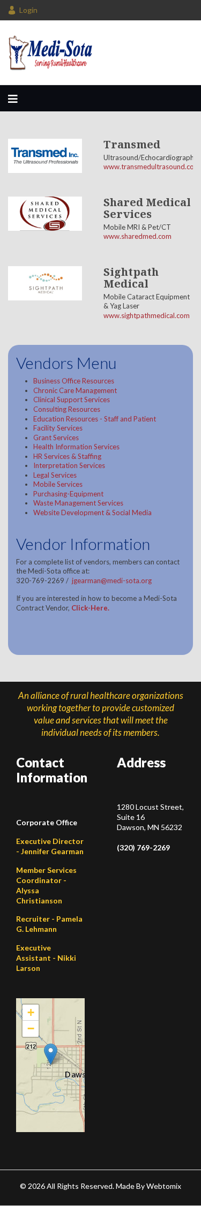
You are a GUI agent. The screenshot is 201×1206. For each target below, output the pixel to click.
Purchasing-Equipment (68, 493)
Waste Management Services (78, 503)
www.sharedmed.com (137, 236)
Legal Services (55, 475)
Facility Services (58, 428)
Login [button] (28, 9)
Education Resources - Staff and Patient (94, 418)
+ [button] (30, 1012)
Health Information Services (76, 446)
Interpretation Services (69, 465)
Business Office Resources (73, 380)
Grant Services (56, 437)
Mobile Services (58, 484)
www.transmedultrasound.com (151, 166)
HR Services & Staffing (67, 456)
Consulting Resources (66, 409)
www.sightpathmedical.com (146, 315)
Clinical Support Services (71, 399)
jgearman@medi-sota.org (112, 580)
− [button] (30, 1028)
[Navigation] (13, 98)
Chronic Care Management (75, 390)
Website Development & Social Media (92, 512)
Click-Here (89, 608)
